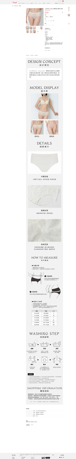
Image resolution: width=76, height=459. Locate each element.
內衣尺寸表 (32, 457)
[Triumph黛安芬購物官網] (14, 2)
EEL (53, 20)
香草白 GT (47, 16)
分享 (46, 50)
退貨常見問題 (23, 457)
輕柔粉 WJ (51, 16)
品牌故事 (13, 457)
